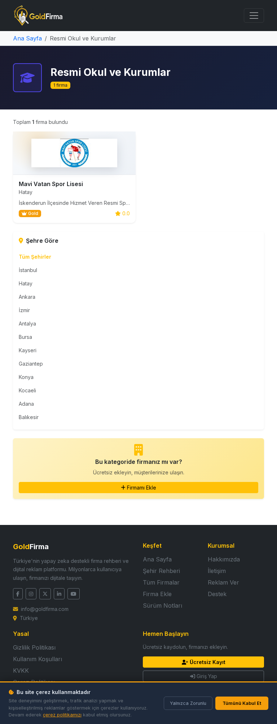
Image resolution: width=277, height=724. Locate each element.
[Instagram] (31, 593)
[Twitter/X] (45, 593)
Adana (26, 404)
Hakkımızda (224, 559)
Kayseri (27, 350)
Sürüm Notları (162, 605)
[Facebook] (18, 593)
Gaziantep (31, 364)
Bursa (25, 337)
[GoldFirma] (38, 15)
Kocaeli (27, 390)
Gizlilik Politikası (34, 647)
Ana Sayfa (27, 38)
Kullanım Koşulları (37, 659)
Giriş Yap (207, 676)
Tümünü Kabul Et (242, 703)
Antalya (27, 323)
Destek (217, 594)
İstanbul (28, 270)
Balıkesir (29, 417)
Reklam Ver (223, 582)
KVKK (21, 670)
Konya (26, 377)
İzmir (24, 310)
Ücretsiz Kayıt (207, 662)
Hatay (25, 283)
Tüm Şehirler (35, 257)
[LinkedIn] (59, 593)
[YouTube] (73, 593)
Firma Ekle (157, 594)
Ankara (27, 297)
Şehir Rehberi (161, 570)
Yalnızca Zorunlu (188, 703)
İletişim (217, 570)
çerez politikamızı (62, 714)
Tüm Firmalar (161, 582)
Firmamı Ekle (141, 487)
